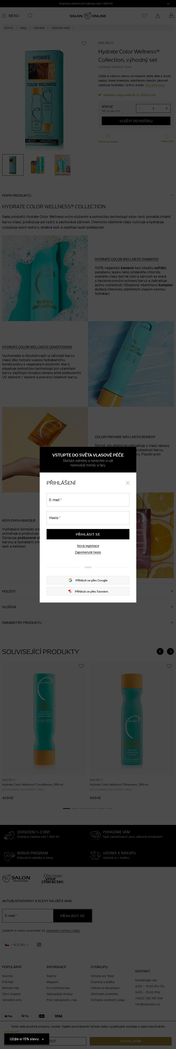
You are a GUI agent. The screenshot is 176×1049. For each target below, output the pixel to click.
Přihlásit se (88, 534)
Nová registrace (88, 546)
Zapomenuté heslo (88, 552)
